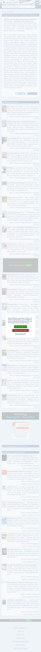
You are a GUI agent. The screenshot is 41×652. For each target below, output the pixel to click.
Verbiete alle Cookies (20, 330)
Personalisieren (20, 334)
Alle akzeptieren (20, 327)
